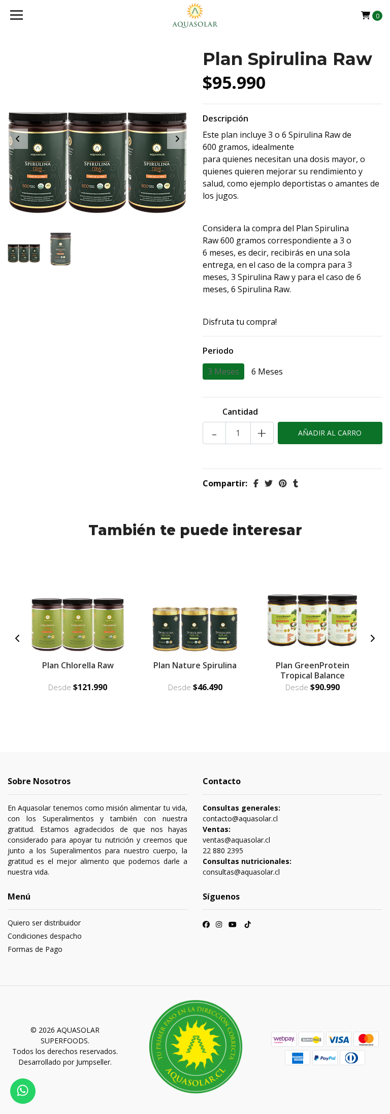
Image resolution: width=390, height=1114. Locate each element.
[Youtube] (232, 925)
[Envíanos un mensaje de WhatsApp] (23, 1091)
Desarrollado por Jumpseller (64, 1062)
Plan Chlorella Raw (78, 665)
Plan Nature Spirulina (195, 665)
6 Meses (267, 371)
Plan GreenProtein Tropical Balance (312, 670)
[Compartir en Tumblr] (295, 483)
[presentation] (18, 139)
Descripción (225, 118)
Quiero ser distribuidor (44, 922)
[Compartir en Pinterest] (283, 483)
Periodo (218, 350)
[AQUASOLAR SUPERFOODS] (195, 15)
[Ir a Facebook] (206, 925)
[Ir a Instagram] (219, 925)
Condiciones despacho (45, 936)
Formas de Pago (35, 949)
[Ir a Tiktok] (247, 925)
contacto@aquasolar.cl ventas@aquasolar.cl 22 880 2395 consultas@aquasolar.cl (247, 840)
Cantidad (240, 411)
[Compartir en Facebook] (255, 483)
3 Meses (223, 371)
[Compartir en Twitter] (269, 483)
